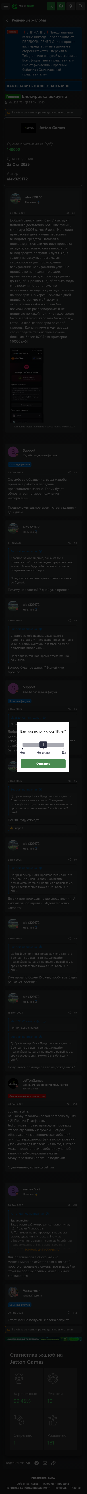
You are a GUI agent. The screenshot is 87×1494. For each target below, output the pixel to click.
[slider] (43, 744)
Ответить (43, 763)
